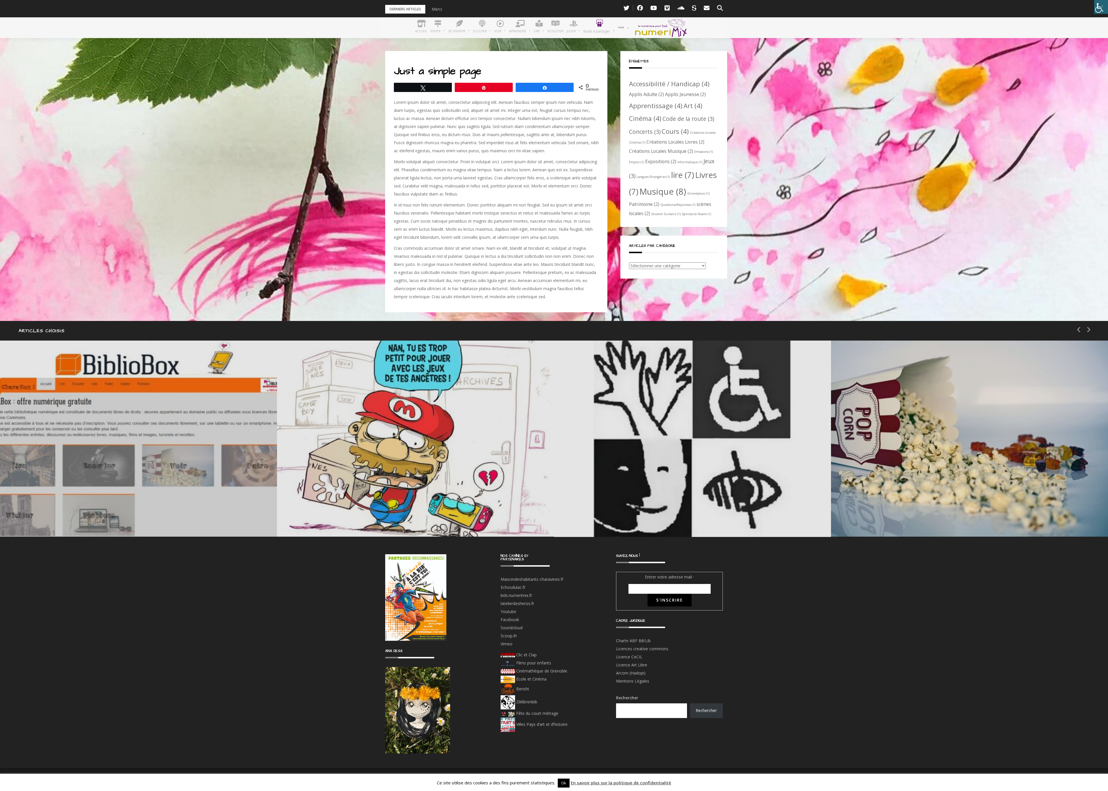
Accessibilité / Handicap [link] (669, 83)
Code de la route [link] (688, 119)
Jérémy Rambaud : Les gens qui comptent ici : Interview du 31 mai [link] (493, 9)
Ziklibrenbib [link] (526, 701)
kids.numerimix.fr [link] (516, 595)
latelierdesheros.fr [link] (517, 603)
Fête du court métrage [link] (536, 713)
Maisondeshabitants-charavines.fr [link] (532, 579)
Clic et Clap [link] (526, 654)
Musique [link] (662, 191)
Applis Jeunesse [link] (685, 94)
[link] (1101, 7)
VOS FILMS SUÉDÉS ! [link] (891, 519)
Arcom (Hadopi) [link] (630, 673)
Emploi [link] (636, 162)
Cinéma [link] (645, 118)
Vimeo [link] (506, 644)
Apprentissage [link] (655, 105)
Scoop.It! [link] (509, 635)
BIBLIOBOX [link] (41, 519)
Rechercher (627, 697)
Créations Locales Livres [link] (675, 142)
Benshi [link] (522, 689)
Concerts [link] (644, 132)
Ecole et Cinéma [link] (530, 679)
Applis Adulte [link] (646, 94)
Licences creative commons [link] (642, 648)
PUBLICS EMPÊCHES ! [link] (614, 519)
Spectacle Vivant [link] (696, 214)
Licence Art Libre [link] (631, 665)
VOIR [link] (313, 498)
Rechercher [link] (706, 710)
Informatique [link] (689, 162)
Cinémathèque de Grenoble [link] (541, 671)
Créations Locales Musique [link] (661, 151)
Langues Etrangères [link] (653, 177)
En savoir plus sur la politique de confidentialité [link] (621, 783)
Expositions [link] (660, 161)
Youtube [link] (508, 611)
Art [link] (693, 105)
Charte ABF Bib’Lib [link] (633, 640)
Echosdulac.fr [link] (513, 587)
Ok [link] (563, 783)
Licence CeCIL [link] (629, 657)
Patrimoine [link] (644, 204)
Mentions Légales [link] (632, 681)
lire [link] (682, 174)
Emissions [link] (703, 152)
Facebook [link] (510, 619)
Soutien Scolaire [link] (666, 214)
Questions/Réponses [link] (677, 205)
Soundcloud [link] (512, 627)
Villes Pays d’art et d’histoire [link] (541, 724)
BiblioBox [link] (53, 498)
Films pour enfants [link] (533, 663)
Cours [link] (675, 131)
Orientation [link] (698, 193)
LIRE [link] (588, 499)
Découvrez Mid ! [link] (327, 519)
